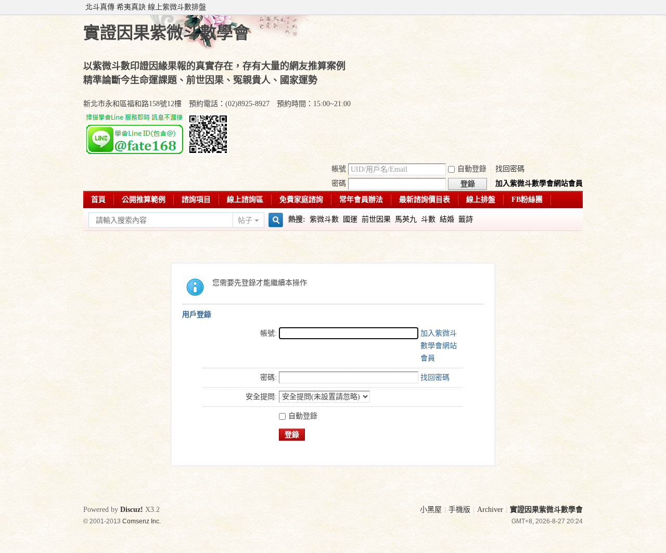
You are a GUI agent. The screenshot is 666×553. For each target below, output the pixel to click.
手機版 (459, 509)
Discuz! (131, 509)
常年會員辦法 (361, 199)
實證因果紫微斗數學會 (546, 509)
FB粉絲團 (527, 199)
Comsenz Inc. (141, 521)
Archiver (490, 509)
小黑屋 (431, 509)
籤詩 (465, 219)
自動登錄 (471, 169)
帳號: (268, 333)
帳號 (338, 169)
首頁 (98, 199)
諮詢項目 (196, 199)
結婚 (447, 219)
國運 (350, 219)
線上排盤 (480, 199)
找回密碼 (509, 169)
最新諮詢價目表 (424, 199)
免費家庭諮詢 (301, 199)
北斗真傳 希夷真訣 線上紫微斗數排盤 (145, 7)
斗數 (428, 219)
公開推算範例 (143, 199)
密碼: (268, 377)
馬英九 (406, 219)
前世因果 (376, 219)
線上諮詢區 (245, 199)
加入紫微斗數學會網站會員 (539, 183)
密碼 (338, 183)
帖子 (245, 220)
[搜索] (274, 220)
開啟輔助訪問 (580, 7)
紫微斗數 (324, 219)
